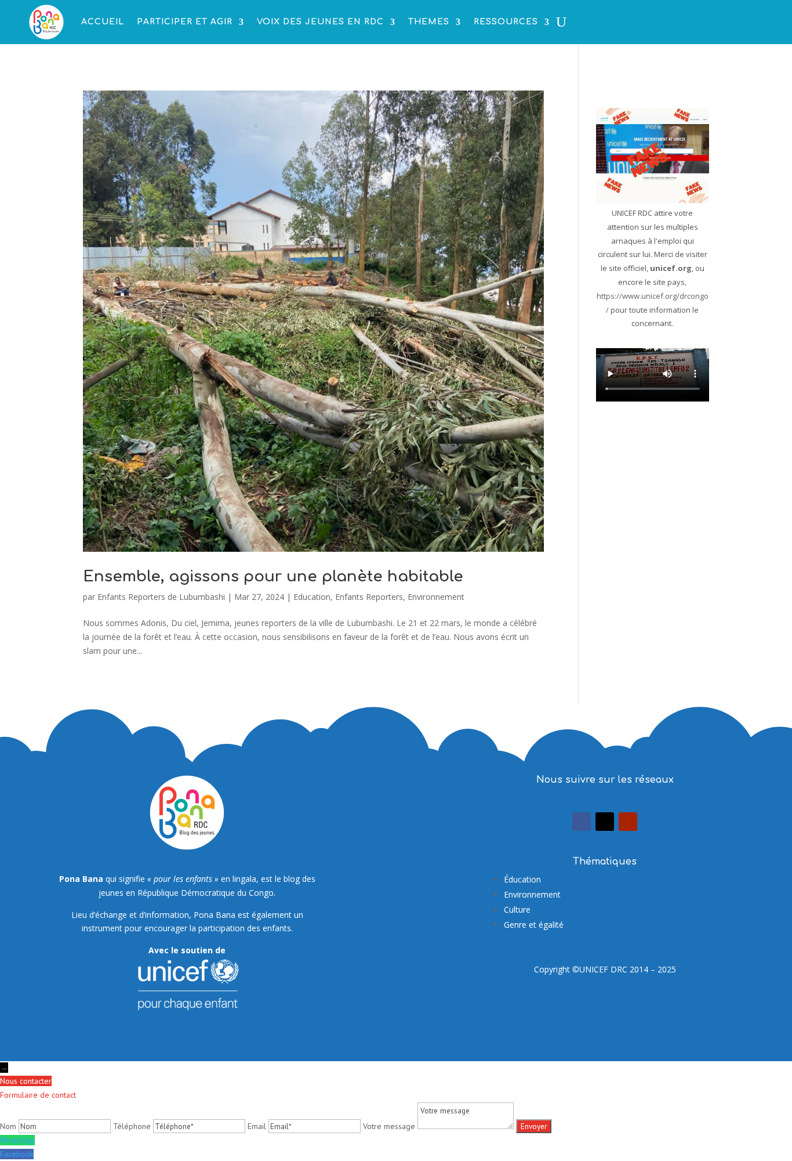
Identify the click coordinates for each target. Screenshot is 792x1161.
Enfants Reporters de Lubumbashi (161, 596)
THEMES (428, 21)
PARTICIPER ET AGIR (184, 21)
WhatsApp (17, 1140)
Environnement (436, 596)
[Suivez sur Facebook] (581, 821)
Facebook (17, 1154)
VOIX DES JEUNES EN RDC (320, 21)
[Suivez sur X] (604, 821)
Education (311, 596)
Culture (517, 909)
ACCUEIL (102, 21)
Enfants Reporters (369, 596)
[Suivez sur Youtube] (628, 821)
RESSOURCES (506, 21)
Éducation (522, 879)
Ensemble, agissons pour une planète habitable (273, 576)
